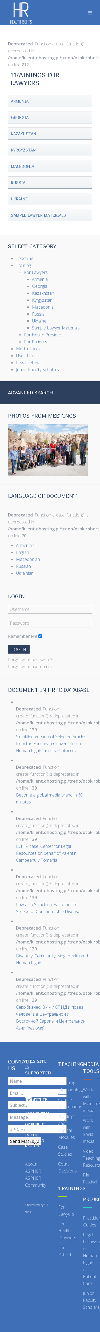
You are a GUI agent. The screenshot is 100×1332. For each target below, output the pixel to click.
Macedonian (28, 559)
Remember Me (22, 636)
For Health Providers (67, 1231)
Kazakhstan (23, 133)
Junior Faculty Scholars (91, 1300)
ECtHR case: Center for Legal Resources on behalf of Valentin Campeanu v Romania (46, 853)
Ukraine (19, 198)
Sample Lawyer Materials (38, 215)
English (22, 552)
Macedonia (22, 166)
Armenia (20, 101)
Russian (23, 566)
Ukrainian (25, 573)
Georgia (20, 117)
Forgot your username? (30, 667)
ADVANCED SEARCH (30, 392)
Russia (18, 182)
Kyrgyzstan (23, 149)
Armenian (25, 545)
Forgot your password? (30, 660)
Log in (18, 649)
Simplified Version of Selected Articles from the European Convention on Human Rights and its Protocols (51, 744)
